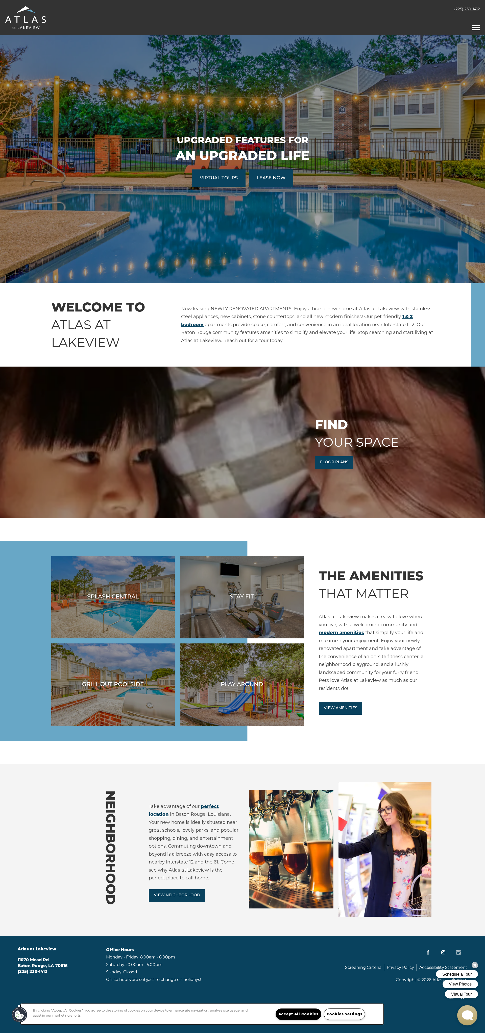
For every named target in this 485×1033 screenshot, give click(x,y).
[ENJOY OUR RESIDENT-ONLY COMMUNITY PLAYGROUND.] (242, 685)
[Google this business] (458, 952)
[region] (202, 1014)
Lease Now (271, 178)
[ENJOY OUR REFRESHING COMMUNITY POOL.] (113, 597)
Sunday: (114, 972)
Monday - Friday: (122, 957)
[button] (334, 462)
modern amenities (341, 632)
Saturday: (115, 964)
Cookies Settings (344, 1014)
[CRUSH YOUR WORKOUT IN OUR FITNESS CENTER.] (242, 597)
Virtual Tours (219, 178)
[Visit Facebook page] (428, 952)
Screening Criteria (363, 967)
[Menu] (476, 26)
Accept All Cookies (298, 1014)
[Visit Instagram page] (443, 952)
